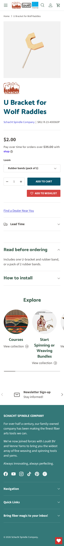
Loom (7, 160)
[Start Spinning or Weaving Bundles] (44, 322)
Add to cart (44, 181)
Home (7, 16)
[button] (58, 5)
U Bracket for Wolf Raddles (27, 16)
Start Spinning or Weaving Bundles (44, 348)
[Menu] (6, 5)
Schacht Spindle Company (19, 122)
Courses (16, 339)
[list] (32, 50)
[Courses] (16, 322)
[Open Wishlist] (58, 540)
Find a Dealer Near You (19, 211)
